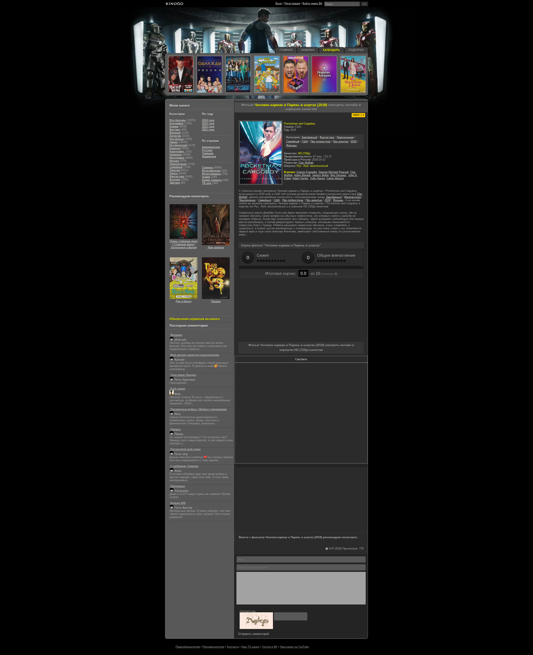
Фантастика (327, 137)
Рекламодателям (213, 646)
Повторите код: (248, 611)
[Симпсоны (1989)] (267, 74)
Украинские (209, 156)
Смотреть (301, 359)
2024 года (208, 120)
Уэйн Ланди (317, 178)
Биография (176, 123)
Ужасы (173, 173)
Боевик (173, 126)
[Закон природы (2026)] (324, 74)
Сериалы (207, 167)
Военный (175, 132)
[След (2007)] (238, 74)
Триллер (174, 170)
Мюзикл (174, 160)
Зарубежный (309, 137)
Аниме (206, 176)
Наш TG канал (250, 646)
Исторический (178, 145)
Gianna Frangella (306, 172)
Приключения (345, 137)
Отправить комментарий (253, 633)
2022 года (208, 126)
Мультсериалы (211, 173)
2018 (353, 141)
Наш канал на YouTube (294, 646)
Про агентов (340, 141)
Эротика (174, 182)
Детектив (175, 135)
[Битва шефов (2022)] (296, 74)
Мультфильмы (211, 170)
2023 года (208, 123)
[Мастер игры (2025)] (181, 74)
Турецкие (207, 153)
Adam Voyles (300, 178)
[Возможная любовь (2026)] (353, 74)
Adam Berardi (302, 175)
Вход (278, 3)
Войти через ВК (312, 3)
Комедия (175, 148)
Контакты (233, 646)
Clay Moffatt (306, 162)
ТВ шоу (206, 183)
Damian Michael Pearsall (334, 172)
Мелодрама (176, 157)
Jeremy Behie (320, 175)
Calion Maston (335, 178)
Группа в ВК (269, 646)
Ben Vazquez (338, 175)
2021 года (208, 129)
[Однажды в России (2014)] (209, 74)
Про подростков (320, 141)
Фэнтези (174, 179)
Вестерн (174, 129)
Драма (173, 142)
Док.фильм (176, 139)
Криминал (175, 154)
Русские (207, 150)
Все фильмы (177, 120)
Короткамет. (177, 151)
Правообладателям (188, 646)
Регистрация (292, 3)
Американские (211, 147)
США (305, 141)
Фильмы (291, 145)
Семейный (292, 141)
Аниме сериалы (212, 180)
